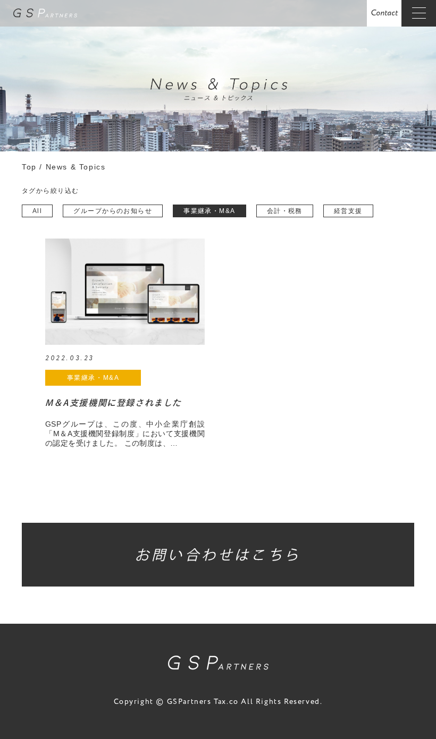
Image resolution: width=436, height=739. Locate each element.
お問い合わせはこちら (218, 555)
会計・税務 (285, 211)
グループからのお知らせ (112, 211)
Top (30, 167)
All (37, 211)
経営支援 (348, 211)
